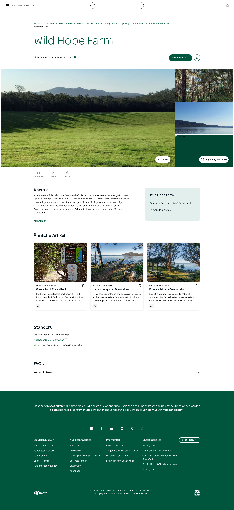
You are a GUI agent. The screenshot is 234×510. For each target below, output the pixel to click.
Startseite (38, 24)
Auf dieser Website (80, 440)
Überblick (38, 177)
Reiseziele (75, 445)
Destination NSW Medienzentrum (159, 464)
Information (113, 440)
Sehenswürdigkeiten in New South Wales (65, 24)
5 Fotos (165, 159)
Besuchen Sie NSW (44, 440)
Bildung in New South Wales (120, 461)
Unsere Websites (151, 440)
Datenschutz (40, 456)
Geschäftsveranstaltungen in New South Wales (159, 457)
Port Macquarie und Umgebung (115, 24)
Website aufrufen (180, 58)
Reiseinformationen (116, 445)
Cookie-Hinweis (41, 461)
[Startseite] (20, 5)
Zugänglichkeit (43, 372)
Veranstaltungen (78, 461)
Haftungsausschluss (44, 451)
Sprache (189, 440)
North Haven (139, 24)
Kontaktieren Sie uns (44, 445)
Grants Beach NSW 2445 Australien (55, 57)
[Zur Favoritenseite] (227, 5)
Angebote (75, 471)
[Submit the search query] (94, 5)
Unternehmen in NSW (117, 456)
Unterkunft (75, 466)
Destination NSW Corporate (156, 451)
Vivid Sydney (149, 469)
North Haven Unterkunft (159, 24)
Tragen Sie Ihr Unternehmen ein (122, 451)
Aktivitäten (75, 451)
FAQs (67, 177)
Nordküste (92, 24)
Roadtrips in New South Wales (85, 456)
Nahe (53, 177)
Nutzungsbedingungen (45, 466)
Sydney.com (148, 445)
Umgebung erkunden (216, 159)
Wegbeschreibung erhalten (49, 340)
